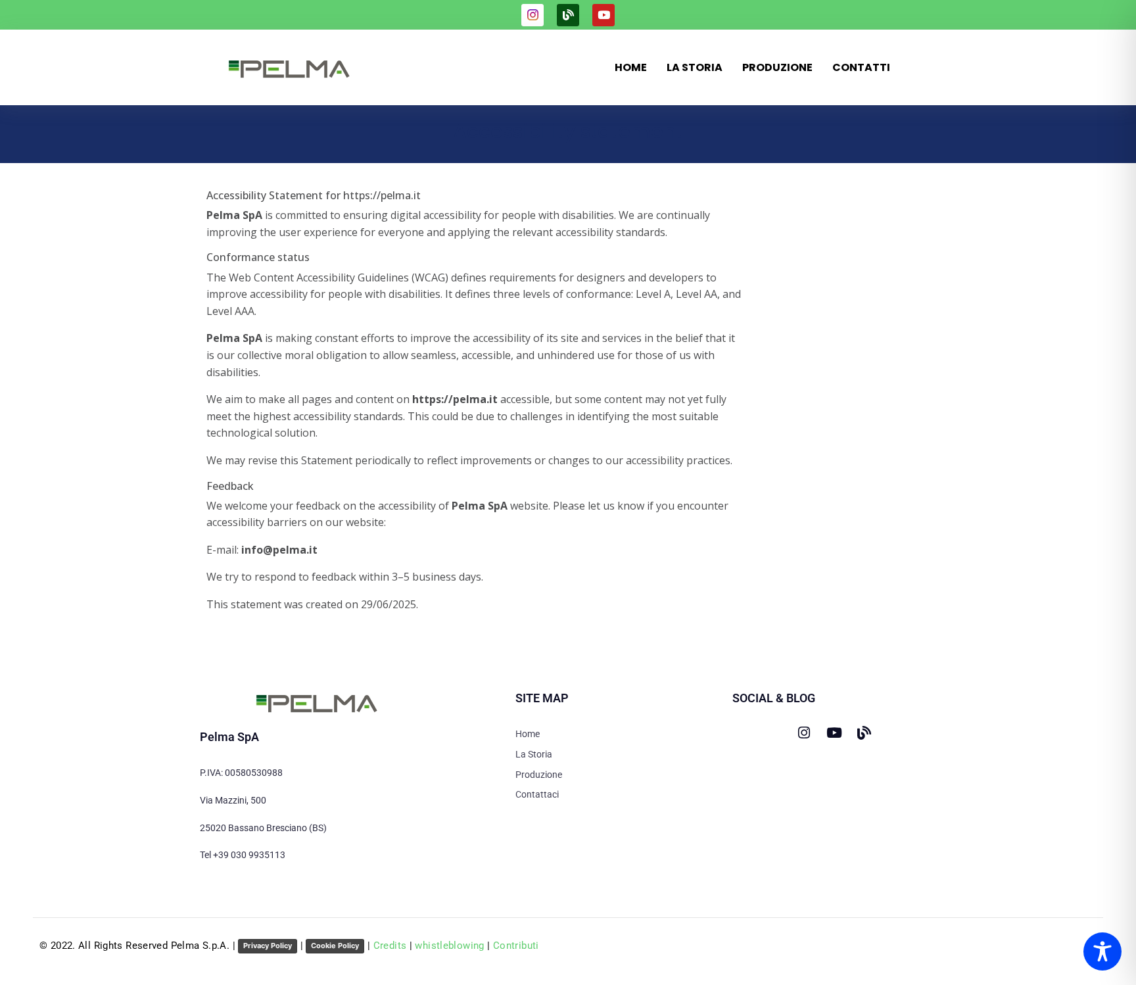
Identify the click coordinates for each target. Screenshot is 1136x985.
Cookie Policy (335, 945)
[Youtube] (603, 15)
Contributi (516, 945)
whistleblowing (449, 945)
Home (631, 67)
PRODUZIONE (777, 67)
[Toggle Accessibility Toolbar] (1102, 951)
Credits (390, 945)
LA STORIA (694, 67)
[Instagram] (804, 733)
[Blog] (568, 15)
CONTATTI (861, 67)
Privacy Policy (267, 945)
